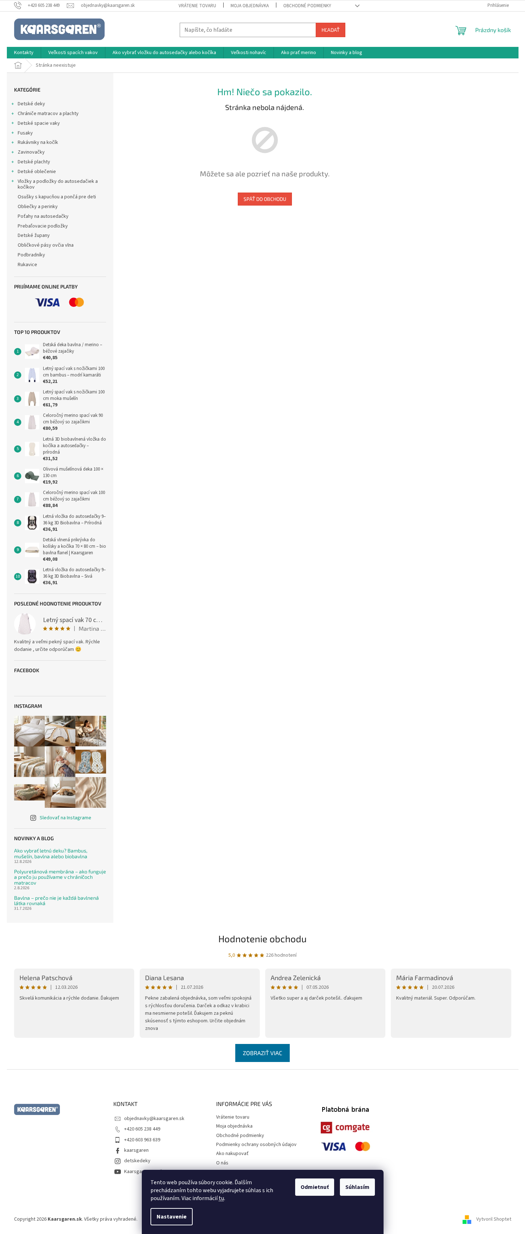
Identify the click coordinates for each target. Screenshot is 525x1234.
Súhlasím (357, 1187)
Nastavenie (172, 1217)
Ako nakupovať (232, 1153)
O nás (222, 1163)
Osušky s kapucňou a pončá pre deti (57, 196)
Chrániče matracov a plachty (48, 113)
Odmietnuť (315, 1187)
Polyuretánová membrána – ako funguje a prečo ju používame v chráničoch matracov (60, 877)
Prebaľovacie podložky (43, 226)
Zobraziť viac (262, 1052)
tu (221, 1198)
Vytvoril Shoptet (493, 1219)
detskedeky (137, 1160)
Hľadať (330, 30)
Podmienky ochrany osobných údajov (256, 1144)
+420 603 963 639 (142, 1139)
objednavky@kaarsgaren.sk (154, 1118)
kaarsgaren (136, 1150)
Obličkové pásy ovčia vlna (46, 245)
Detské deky (31, 103)
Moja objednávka (250, 6)
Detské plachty (34, 162)
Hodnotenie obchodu (262, 938)
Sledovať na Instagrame (65, 817)
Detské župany (34, 235)
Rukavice (27, 264)
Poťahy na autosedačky (43, 216)
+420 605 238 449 (142, 1129)
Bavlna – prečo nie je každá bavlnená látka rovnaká (56, 900)
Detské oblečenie (37, 171)
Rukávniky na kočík (38, 142)
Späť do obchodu (265, 199)
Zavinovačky (31, 152)
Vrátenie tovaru (197, 6)
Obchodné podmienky (307, 6)
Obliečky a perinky (38, 206)
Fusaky (25, 133)
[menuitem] (24, 52)
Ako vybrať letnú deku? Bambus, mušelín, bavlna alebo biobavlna (50, 853)
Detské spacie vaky (39, 123)
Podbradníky (31, 255)
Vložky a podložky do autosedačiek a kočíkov (58, 184)
